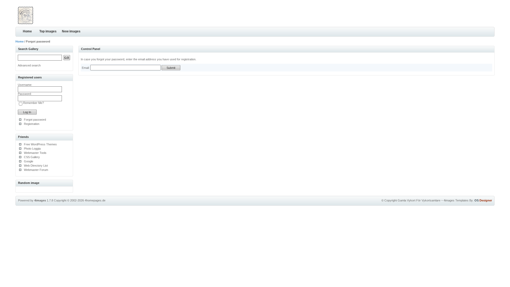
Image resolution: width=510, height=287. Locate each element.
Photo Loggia (32, 148)
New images (71, 31)
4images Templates (456, 200)
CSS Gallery (32, 157)
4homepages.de (95, 200)
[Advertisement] (432, 15)
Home (27, 31)
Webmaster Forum (36, 169)
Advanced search (29, 65)
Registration (31, 123)
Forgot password (35, 119)
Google (28, 161)
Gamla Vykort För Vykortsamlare (419, 200)
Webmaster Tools (35, 152)
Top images (48, 31)
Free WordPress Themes (40, 144)
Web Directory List (36, 165)
